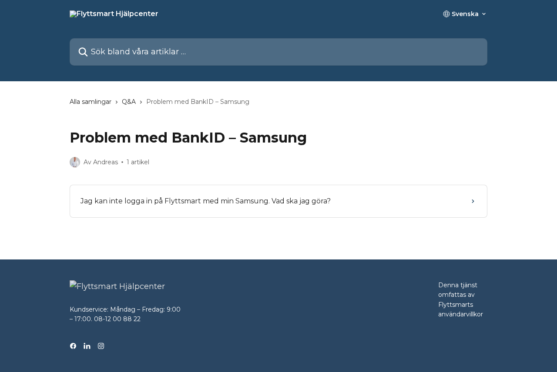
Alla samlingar (90, 102)
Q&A (129, 102)
